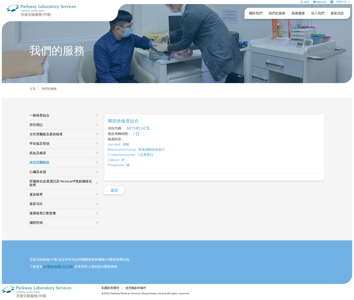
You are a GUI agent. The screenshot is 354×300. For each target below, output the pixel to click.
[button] (340, 2)
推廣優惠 (298, 13)
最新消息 (337, 13)
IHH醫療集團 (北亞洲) (58, 267)
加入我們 (317, 13)
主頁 (32, 88)
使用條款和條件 (136, 288)
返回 (114, 190)
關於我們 (255, 13)
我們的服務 (277, 13)
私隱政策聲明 (110, 288)
